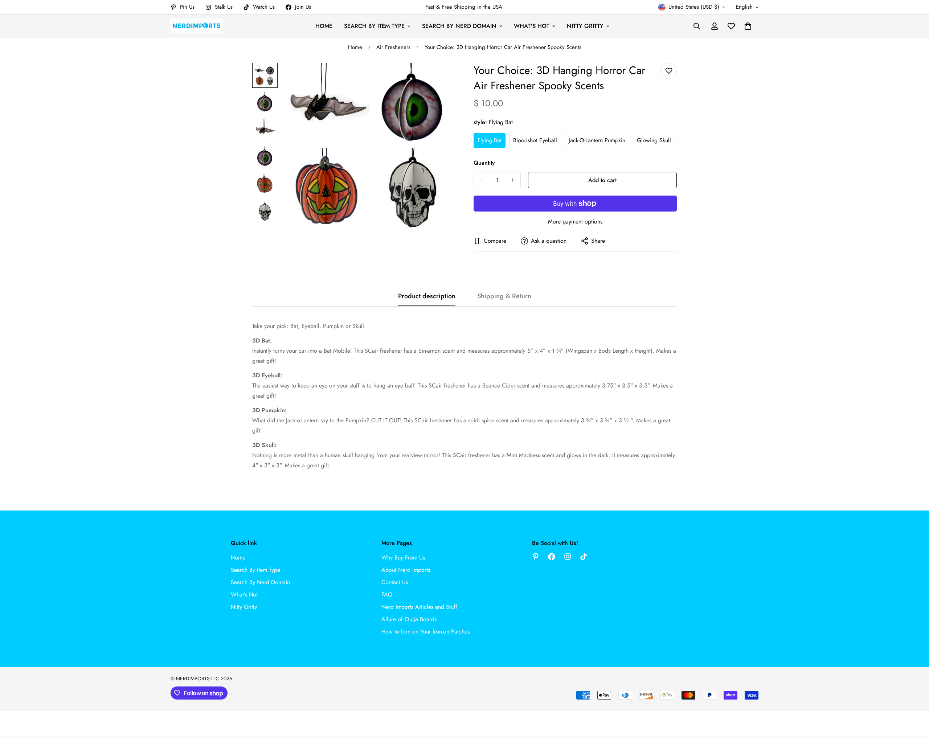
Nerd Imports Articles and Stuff (419, 607)
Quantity (484, 163)
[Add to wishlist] (668, 71)
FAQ (387, 594)
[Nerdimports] (197, 26)
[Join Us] (551, 556)
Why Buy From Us (403, 557)
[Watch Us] (583, 556)
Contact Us (394, 582)
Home (323, 26)
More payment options (575, 221)
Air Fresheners (393, 47)
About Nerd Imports (405, 570)
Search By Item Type (374, 26)
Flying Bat (492, 142)
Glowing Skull (656, 142)
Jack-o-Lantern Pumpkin (597, 142)
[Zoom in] (440, 78)
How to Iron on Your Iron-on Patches (425, 631)
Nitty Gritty (585, 26)
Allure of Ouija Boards (409, 619)
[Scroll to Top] (915, 698)
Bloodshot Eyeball (537, 142)
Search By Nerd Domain (459, 26)
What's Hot (531, 26)
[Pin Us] (535, 556)
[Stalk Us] (567, 556)
